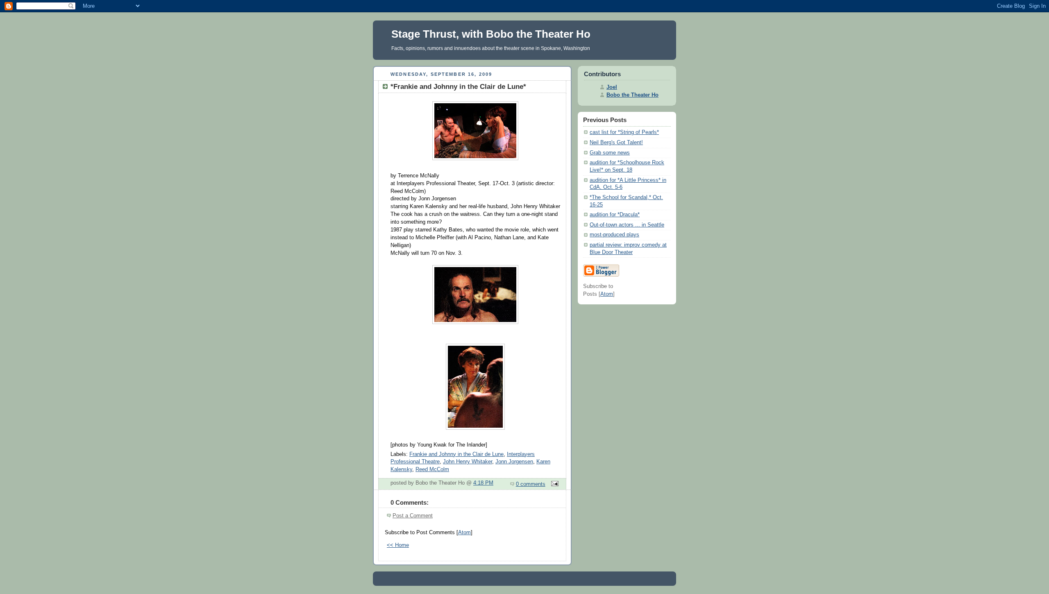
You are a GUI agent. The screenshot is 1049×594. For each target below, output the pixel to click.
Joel (611, 87)
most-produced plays (614, 235)
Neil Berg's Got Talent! (616, 142)
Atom (464, 532)
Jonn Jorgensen (514, 462)
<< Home (398, 545)
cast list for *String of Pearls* (624, 132)
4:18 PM (483, 483)
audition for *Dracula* (615, 215)
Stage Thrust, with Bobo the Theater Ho (490, 34)
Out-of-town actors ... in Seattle (627, 225)
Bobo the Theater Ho (632, 95)
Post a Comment (413, 516)
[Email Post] (553, 484)
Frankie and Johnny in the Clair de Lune (456, 454)
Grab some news (610, 153)
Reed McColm (432, 469)
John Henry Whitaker (467, 462)
